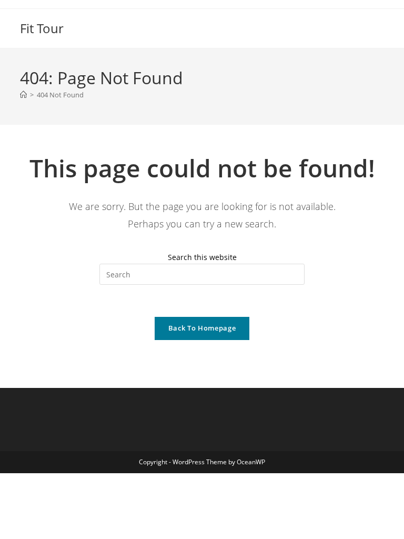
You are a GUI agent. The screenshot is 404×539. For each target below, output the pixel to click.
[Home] (23, 94)
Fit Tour (42, 28)
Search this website (202, 257)
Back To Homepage (202, 328)
